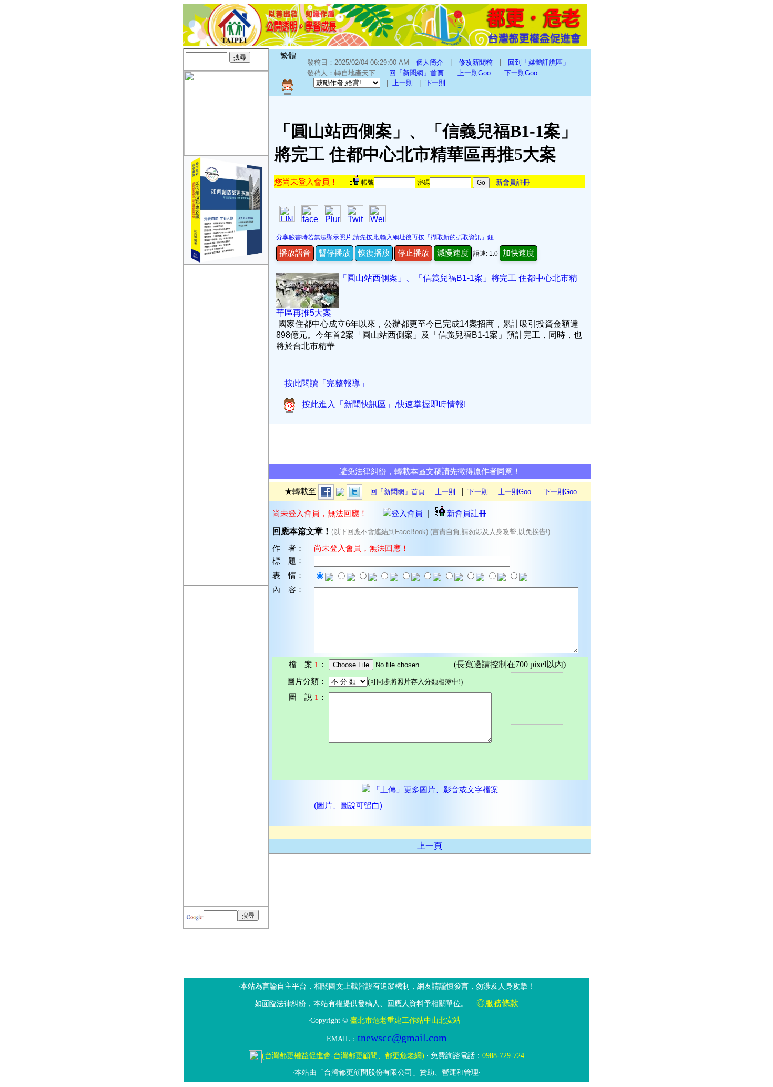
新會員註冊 (513, 182)
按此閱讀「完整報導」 (326, 383)
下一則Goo (520, 73)
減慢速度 (453, 252)
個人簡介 (429, 62)
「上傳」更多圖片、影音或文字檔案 (434, 790)
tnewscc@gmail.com (402, 1037)
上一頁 (429, 845)
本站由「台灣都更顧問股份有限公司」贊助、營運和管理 (386, 1072)
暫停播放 (334, 252)
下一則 (435, 83)
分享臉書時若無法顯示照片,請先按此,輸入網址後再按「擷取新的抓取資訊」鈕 (385, 237)
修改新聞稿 (476, 62)
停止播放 (413, 252)
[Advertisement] (226, 423)
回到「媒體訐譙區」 (538, 62)
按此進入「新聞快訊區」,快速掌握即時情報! (382, 404)
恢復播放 (374, 252)
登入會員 (407, 513)
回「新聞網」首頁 (416, 73)
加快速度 (518, 252)
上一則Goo (474, 73)
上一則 (402, 83)
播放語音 (295, 252)
